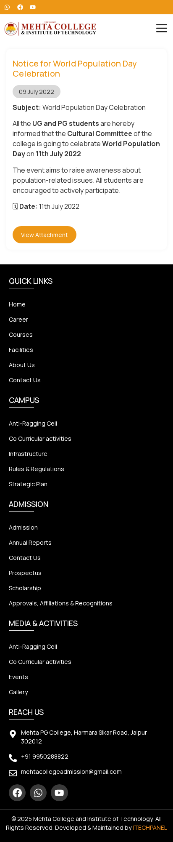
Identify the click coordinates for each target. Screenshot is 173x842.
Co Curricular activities (40, 438)
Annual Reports (30, 542)
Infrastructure (28, 454)
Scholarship (25, 588)
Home (17, 304)
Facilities (21, 350)
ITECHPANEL (150, 827)
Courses (21, 334)
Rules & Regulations (36, 469)
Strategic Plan (28, 484)
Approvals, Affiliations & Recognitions (61, 603)
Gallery (18, 692)
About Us (22, 365)
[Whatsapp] (38, 792)
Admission (23, 527)
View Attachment (44, 235)
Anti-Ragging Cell (33, 423)
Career (18, 319)
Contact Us (25, 380)
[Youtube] (59, 792)
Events (18, 677)
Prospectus (25, 573)
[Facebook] (17, 792)
